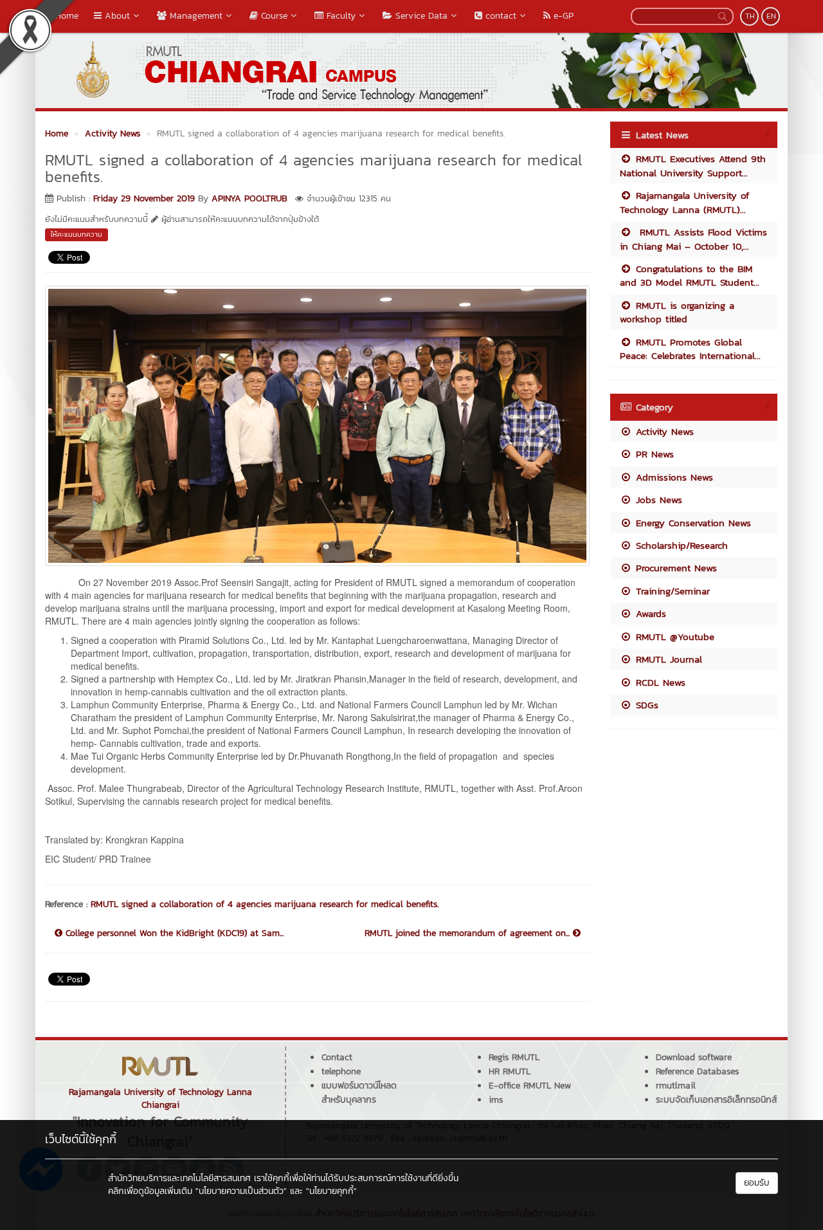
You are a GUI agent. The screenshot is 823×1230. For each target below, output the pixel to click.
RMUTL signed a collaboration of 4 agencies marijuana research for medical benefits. (265, 904)
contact (499, 16)
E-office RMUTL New (530, 1085)
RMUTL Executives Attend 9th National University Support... (693, 165)
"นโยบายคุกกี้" (331, 1191)
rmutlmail (676, 1085)
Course (272, 16)
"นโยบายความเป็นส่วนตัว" (241, 1191)
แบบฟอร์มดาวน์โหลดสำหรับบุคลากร (359, 1092)
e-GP (562, 16)
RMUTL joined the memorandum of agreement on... (469, 933)
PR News (653, 453)
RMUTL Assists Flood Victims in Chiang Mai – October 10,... (693, 239)
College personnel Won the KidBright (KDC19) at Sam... (173, 933)
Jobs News (657, 499)
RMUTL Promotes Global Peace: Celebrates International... (690, 349)
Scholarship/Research (680, 545)
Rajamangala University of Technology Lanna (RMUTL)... (684, 202)
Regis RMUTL (514, 1057)
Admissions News (672, 477)
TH (750, 16)
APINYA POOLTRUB (249, 198)
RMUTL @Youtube (673, 636)
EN (771, 16)
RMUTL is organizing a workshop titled (677, 312)
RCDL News (658, 682)
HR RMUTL (509, 1071)
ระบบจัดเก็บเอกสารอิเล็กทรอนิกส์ (716, 1099)
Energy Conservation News (691, 522)
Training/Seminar (671, 590)
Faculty (339, 16)
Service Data (420, 16)
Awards (649, 613)
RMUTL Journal (667, 659)
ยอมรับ (757, 1182)
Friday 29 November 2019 (144, 198)
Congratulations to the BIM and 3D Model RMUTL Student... (689, 275)
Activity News (663, 431)
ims (496, 1099)
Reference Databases (697, 1071)
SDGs (645, 704)
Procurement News (674, 567)
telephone (341, 1071)
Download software (694, 1057)
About (116, 16)
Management (194, 16)
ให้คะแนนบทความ (76, 234)
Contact (336, 1057)
